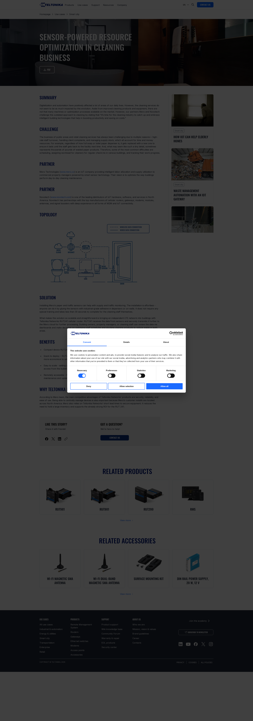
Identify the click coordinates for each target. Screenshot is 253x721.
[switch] (111, 376)
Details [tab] (126, 342)
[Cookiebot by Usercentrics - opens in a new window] (171, 333)
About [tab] (166, 342)
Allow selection (127, 386)
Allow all (164, 386)
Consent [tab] (87, 342)
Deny (88, 386)
